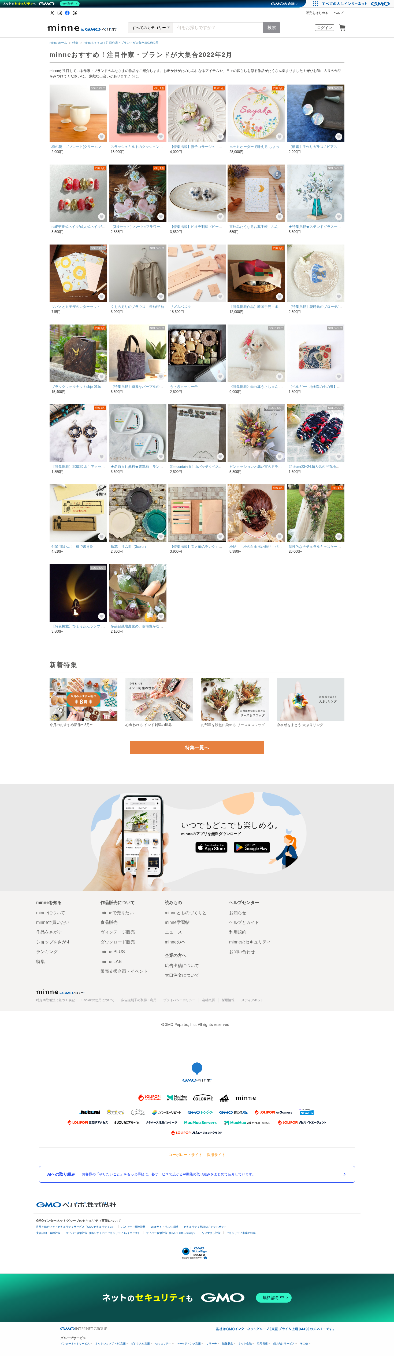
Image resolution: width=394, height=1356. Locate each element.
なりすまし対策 (211, 1232)
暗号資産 (262, 1343)
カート (342, 27)
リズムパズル (180, 307)
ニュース (173, 932)
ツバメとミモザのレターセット (75, 307)
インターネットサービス (75, 1343)
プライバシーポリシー (179, 1000)
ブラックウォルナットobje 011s (76, 387)
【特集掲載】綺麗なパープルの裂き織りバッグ (147, 387)
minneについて (50, 912)
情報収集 (227, 1343)
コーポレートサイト (185, 1154)
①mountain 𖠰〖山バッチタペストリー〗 (201, 467)
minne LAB (111, 961)
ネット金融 (245, 1343)
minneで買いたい (52, 922)
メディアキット (252, 1000)
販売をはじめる (317, 13)
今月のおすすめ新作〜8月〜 (71, 725)
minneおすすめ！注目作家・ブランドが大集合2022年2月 (121, 42)
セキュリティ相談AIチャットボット (205, 1226)
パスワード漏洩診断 (133, 1226)
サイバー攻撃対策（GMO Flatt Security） (171, 1232)
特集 (75, 42)
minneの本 (175, 942)
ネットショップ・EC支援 (110, 1343)
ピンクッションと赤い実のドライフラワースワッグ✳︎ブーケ (276, 467)
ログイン (324, 27)
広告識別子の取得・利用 (139, 1000)
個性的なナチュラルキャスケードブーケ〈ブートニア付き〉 (336, 547)
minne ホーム (58, 42)
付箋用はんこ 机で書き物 (72, 547)
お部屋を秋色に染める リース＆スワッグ (233, 725)
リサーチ (211, 1343)
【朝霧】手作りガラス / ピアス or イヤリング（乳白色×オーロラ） (341, 147)
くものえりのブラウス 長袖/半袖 (137, 307)
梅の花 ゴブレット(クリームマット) (80, 147)
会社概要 (208, 1000)
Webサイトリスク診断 (164, 1226)
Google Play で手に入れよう (252, 847)
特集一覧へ (197, 747)
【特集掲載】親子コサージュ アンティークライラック (213, 147)
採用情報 (228, 1000)
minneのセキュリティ (250, 942)
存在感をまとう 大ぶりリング (300, 725)
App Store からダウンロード (211, 847)
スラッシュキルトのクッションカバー (140, 147)
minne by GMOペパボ (82, 27)
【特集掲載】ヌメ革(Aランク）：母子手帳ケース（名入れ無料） (220, 547)
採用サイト (216, 1154)
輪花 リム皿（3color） (129, 547)
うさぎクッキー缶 (184, 387)
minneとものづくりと (186, 912)
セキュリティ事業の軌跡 (241, 1232)
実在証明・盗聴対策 (48, 1232)
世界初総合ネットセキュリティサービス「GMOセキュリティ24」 (76, 1226)
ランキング (47, 951)
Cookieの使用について (97, 1000)
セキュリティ (163, 1343)
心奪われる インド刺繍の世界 (148, 725)
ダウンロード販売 (118, 942)
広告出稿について (182, 965)
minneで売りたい (117, 912)
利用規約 (237, 932)
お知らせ (237, 912)
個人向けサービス (284, 1343)
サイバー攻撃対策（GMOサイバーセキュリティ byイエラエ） (103, 1232)
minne (60, 991)
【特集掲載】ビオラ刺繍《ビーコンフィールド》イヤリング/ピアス (223, 227)
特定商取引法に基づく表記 (55, 1000)
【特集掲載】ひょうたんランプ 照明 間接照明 (87, 626)
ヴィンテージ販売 (118, 932)
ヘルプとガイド (244, 922)
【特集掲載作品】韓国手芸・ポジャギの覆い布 (266, 307)
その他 (304, 1343)
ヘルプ (338, 13)
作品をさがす (49, 932)
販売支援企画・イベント (124, 971)
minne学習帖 (177, 922)
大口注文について (182, 975)
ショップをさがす (53, 942)
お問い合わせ (242, 951)
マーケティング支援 (189, 1343)
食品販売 (109, 922)
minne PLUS (113, 951)
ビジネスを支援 (140, 1343)
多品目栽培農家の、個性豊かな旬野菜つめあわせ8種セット (157, 626)
